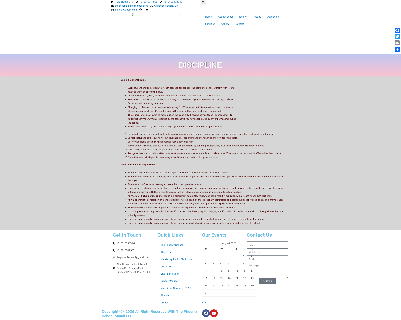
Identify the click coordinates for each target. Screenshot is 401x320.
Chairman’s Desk (170, 273)
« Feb (205, 302)
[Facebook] (397, 30)
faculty (243, 16)
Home (208, 16)
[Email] (397, 43)
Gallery (225, 23)
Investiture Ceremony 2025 (176, 288)
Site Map (165, 295)
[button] (203, 2)
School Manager (170, 280)
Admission (273, 16)
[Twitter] (397, 37)
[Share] (397, 49)
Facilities (210, 23)
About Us (166, 252)
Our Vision (166, 266)
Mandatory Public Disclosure (176, 259)
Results (257, 16)
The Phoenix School (172, 244)
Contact (239, 23)
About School (225, 16)
